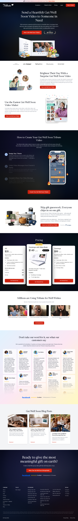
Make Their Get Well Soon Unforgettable (39, 470)
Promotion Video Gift (44, 489)
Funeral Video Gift (31, 497)
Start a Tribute (52, 1)
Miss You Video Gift (57, 493)
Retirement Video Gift (32, 495)
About (4, 489)
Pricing (55, 5)
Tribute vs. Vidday (6, 504)
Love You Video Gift (57, 489)
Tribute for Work (47, 5)
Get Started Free (14, 280)
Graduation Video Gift (32, 499)
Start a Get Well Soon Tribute (32, 32)
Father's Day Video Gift (44, 496)
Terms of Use (72, 517)
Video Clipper (18, 489)
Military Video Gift (56, 491)
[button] (17, 310)
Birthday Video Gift (31, 489)
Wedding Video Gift (31, 491)
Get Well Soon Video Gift (45, 491)
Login (61, 5)
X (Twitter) (67, 493)
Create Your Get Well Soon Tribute (39, 192)
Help (4, 493)
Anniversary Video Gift (32, 493)
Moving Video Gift (56, 495)
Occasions (37, 5)
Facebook (67, 491)
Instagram (67, 489)
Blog (4, 506)
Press (4, 491)
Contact (4, 495)
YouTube (67, 495)
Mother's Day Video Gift (45, 498)
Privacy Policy (65, 517)
